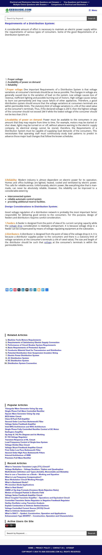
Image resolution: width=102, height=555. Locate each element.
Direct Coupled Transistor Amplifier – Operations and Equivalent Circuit (37, 498)
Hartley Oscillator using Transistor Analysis (24, 503)
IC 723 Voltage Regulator (16, 437)
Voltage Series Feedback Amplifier (20, 424)
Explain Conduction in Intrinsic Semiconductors (27, 505)
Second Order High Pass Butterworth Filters (25, 453)
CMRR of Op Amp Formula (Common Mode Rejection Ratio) (32, 490)
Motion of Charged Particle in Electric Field (24, 493)
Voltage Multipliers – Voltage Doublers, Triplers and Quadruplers (34, 469)
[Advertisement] (51, 57)
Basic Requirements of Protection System (26, 347)
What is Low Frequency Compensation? (23, 477)
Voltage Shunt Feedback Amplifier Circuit (23, 447)
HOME (30, 548)
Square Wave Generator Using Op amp (22, 414)
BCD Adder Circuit (13, 416)
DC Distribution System (18, 360)
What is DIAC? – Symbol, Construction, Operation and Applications (35, 513)
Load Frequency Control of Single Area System (26, 442)
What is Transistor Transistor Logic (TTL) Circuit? (27, 467)
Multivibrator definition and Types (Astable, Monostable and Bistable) (36, 472)
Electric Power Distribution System (23, 355)
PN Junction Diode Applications (19, 485)
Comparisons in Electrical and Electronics (68, 5)
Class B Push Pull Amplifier (17, 419)
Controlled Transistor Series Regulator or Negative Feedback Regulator (37, 500)
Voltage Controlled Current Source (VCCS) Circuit (27, 508)
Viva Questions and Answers (75, 2)
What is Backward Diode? (16, 482)
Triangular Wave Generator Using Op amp (23, 408)
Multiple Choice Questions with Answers (30, 5)
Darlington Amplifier (14, 432)
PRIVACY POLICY (43, 548)
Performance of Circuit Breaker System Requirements (32, 345)
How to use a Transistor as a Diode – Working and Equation (32, 474)
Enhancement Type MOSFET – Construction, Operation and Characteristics (39, 516)
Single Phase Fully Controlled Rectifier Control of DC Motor (32, 429)
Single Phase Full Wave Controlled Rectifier (24, 411)
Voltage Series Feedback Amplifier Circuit (23, 495)
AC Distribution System (18, 358)
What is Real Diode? (14, 487)
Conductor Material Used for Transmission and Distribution (34, 350)
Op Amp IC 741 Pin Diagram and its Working (25, 434)
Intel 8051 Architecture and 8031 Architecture (25, 427)
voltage (48, 242)
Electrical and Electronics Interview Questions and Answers (34, 2)
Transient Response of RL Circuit (20, 440)
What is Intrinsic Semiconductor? (20, 511)
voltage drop (15, 225)
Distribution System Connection (22, 363)
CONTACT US (58, 548)
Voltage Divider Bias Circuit (17, 445)
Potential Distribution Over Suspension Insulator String (33, 353)
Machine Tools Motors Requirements (24, 340)
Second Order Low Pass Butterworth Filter (24, 421)
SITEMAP (70, 548)
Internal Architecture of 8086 (18, 455)
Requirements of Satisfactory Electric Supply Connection (34, 342)
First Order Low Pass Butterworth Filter (23, 450)
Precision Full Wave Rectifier (18, 458)
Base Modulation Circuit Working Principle (24, 480)
